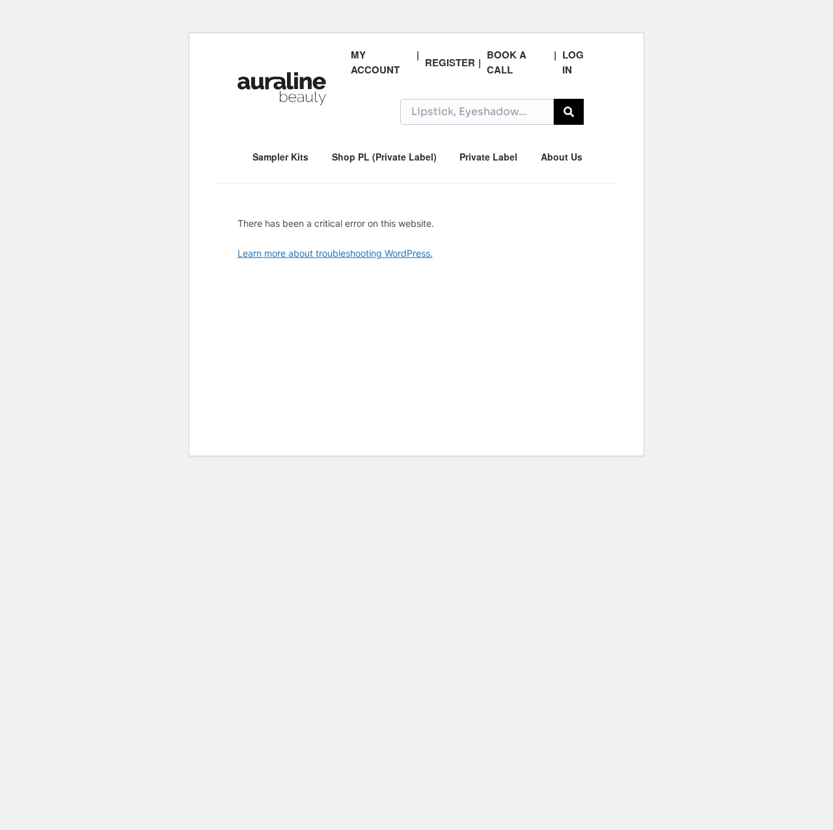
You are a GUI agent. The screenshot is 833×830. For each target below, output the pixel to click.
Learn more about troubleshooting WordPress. (335, 253)
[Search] (569, 112)
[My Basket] (592, 110)
